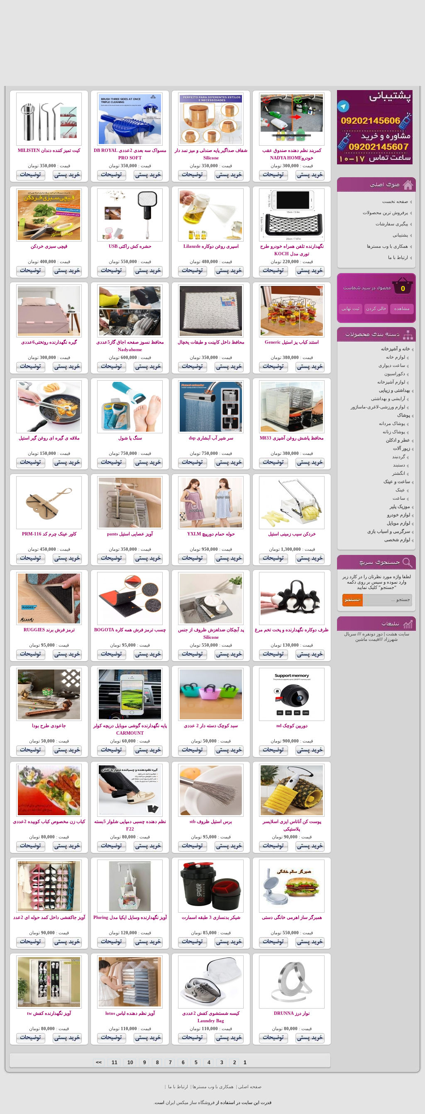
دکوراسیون (394, 373)
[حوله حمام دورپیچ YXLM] (211, 526)
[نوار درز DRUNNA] (292, 1005)
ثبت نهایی (350, 308)
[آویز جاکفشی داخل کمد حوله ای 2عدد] (49, 909)
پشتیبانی (400, 235)
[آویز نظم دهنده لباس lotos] (130, 1005)
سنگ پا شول (130, 438)
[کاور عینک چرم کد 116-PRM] (49, 526)
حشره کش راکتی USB (130, 246)
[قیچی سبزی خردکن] (49, 238)
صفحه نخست (395, 201)
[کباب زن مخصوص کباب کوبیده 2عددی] (49, 813)
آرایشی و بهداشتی (388, 398)
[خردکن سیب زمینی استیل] (292, 526)
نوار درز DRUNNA (292, 1013)
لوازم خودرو (398, 515)
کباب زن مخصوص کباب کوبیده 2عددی (49, 821)
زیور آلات (401, 448)
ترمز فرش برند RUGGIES (49, 630)
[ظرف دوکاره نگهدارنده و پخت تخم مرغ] (292, 622)
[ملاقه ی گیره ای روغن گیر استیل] (49, 430)
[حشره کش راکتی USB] (130, 238)
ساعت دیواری (392, 365)
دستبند (399, 465)
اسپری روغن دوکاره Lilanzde (211, 246)
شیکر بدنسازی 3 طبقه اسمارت (211, 917)
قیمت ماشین (367, 639)
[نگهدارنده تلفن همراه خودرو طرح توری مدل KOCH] (292, 238)
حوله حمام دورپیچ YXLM (211, 534)
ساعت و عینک (396, 481)
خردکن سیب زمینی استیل (292, 534)
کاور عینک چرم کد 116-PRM (49, 534)
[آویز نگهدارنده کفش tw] (49, 1005)
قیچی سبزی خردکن (49, 246)
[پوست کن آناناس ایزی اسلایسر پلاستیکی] (292, 813)
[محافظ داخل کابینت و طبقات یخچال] (211, 334)
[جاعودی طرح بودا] (49, 718)
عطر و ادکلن (398, 440)
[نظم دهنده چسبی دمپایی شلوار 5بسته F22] (130, 813)
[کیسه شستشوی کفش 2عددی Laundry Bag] (211, 1005)
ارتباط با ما (398, 257)
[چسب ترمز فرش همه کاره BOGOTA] (130, 622)
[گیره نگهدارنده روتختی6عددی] (49, 334)
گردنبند (398, 456)
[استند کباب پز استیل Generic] (292, 334)
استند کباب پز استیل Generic (292, 342)
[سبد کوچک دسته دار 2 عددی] (211, 718)
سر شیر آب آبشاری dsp (211, 438)
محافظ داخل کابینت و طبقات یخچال (211, 342)
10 (129, 1062)
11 (113, 1062)
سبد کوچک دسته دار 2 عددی (211, 725)
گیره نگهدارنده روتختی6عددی (49, 342)
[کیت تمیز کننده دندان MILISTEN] (49, 142)
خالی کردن (376, 308)
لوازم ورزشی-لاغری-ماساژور (378, 407)
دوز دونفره (372, 634)
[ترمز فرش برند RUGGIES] (49, 622)
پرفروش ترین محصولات (385, 212)
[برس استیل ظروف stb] (211, 813)
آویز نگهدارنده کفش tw (49, 1013)
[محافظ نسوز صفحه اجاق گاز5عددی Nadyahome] (130, 334)
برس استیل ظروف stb (211, 821)
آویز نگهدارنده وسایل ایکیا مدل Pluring (130, 917)
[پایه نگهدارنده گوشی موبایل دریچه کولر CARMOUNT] (130, 718)
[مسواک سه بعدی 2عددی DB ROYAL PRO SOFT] (130, 142)
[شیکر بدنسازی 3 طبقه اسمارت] (211, 909)
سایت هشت (397, 634)
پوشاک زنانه (394, 432)
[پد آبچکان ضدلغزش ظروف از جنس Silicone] (211, 622)
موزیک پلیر (400, 506)
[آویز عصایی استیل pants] (130, 526)
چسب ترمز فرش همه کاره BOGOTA (130, 630)
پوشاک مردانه (392, 423)
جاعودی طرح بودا (49, 725)
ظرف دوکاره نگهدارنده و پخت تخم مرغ (292, 630)
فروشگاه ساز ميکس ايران (190, 1102)
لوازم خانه (395, 357)
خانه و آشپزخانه (395, 349)
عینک (400, 490)
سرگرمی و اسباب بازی (388, 531)
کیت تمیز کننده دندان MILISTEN (49, 150)
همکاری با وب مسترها (387, 246)
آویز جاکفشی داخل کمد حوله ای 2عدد (49, 917)
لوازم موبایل (398, 523)
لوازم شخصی (397, 539)
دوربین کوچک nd (292, 725)
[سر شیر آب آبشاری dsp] (211, 430)
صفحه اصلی (249, 1087)
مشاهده (402, 308)
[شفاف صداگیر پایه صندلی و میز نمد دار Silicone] (211, 142)
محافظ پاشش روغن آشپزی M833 (292, 438)
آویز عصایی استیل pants (130, 534)
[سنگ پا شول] (130, 430)
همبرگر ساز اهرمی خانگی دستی (292, 917)
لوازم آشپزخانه (391, 382)
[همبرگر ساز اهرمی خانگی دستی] (292, 909)
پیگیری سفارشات (392, 224)
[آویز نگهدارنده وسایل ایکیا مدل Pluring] (130, 909)
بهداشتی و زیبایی (394, 390)
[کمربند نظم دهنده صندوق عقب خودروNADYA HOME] (292, 142)
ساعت (399, 498)
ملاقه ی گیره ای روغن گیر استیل (49, 438)
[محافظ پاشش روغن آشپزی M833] (292, 430)
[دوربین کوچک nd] (292, 718)
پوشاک (403, 415)
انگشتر (398, 473)
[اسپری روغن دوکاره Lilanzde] (211, 238)
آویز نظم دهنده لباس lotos (130, 1013)
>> (99, 1062)
